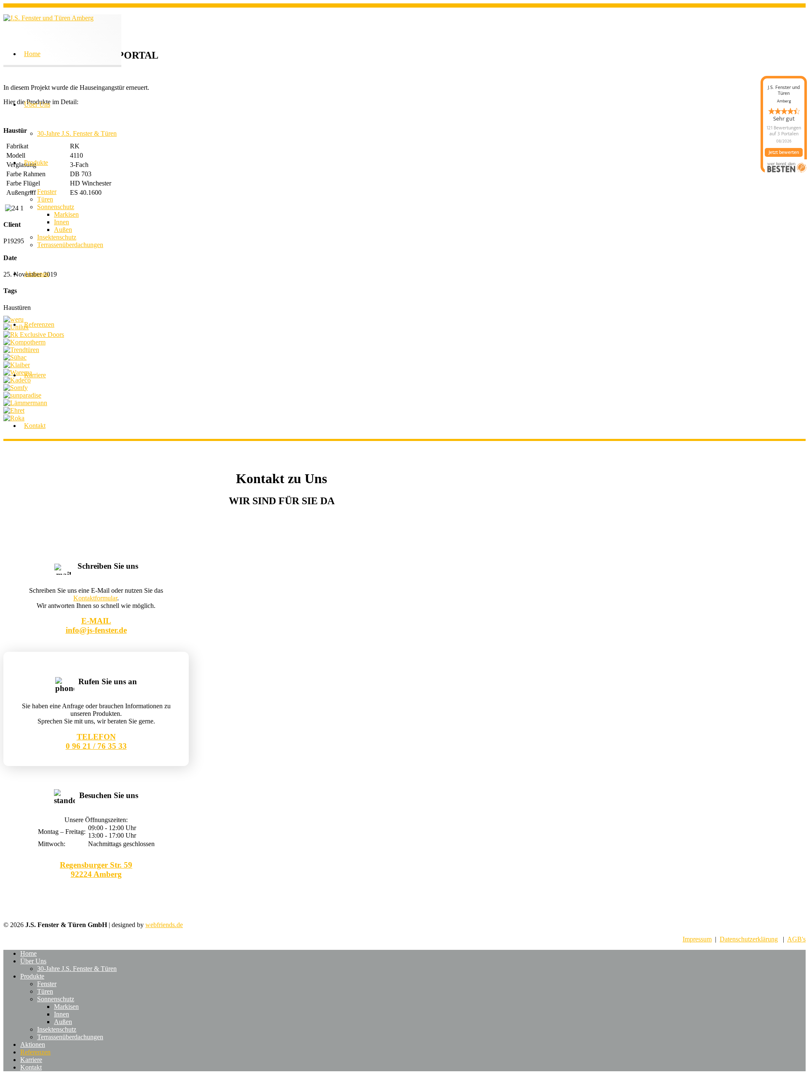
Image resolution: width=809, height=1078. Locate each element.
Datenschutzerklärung (749, 939)
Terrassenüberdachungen (70, 244)
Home (32, 53)
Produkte (36, 162)
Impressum (697, 939)
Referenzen (39, 324)
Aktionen (36, 273)
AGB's (796, 939)
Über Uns (37, 104)
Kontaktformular (95, 598)
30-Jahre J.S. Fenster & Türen (77, 133)
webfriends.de (164, 924)
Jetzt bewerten (784, 152)
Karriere (35, 375)
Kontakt (35, 425)
